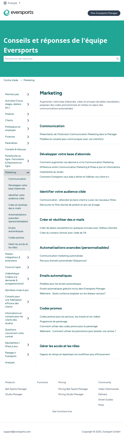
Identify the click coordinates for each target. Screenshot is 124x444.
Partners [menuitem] (102, 394)
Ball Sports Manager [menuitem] (16, 389)
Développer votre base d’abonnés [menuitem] (17, 187)
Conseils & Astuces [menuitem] (15, 149)
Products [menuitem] (10, 382)
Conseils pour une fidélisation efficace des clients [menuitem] (13, 301)
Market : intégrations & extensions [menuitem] (12, 257)
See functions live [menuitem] (62, 411)
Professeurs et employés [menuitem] (12, 128)
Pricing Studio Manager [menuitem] (70, 394)
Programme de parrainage (53, 321)
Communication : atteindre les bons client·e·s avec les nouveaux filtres (78, 199)
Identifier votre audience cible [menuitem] (16, 197)
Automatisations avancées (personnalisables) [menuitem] (18, 218)
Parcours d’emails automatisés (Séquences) (63, 260)
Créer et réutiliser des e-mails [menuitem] (17, 206)
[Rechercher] (117, 59)
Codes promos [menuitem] (16, 237)
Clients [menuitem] (9, 120)
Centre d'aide (11, 80)
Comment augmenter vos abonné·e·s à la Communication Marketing (77, 162)
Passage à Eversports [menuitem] (10, 354)
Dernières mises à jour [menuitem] (17, 290)
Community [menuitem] (104, 382)
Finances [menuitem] (10, 136)
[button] (28, 94)
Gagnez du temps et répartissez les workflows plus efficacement (75, 354)
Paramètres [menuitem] (11, 143)
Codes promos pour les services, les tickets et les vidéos (70, 316)
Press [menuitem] (101, 404)
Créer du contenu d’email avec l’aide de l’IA (63, 232)
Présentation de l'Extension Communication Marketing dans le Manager (78, 134)
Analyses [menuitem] (10, 362)
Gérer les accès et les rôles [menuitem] (18, 246)
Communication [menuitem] (17, 178)
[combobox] (59, 59)
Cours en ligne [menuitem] (13, 267)
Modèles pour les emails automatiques (60, 283)
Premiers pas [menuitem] (12, 94)
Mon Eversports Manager (104, 13)
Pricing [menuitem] (62, 382)
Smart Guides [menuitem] (105, 399)
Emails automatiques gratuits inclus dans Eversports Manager (72, 288)
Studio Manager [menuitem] (13, 394)
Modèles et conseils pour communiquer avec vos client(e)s (71, 139)
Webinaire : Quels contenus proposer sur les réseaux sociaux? (73, 293)
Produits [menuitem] (9, 113)
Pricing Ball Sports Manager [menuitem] (73, 389)
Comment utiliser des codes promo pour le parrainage (69, 326)
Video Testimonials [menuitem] (108, 389)
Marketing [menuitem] (10, 172)
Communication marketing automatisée (61, 255)
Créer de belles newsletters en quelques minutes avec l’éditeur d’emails (78, 227)
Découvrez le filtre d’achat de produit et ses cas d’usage (70, 204)
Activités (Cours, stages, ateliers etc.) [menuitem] (14, 104)
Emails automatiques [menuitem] (15, 229)
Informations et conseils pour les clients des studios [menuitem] (14, 318)
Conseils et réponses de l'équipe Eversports (55, 45)
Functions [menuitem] (42, 382)
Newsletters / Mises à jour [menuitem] (12, 344)
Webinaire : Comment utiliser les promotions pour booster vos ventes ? (78, 331)
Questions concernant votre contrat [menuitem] (14, 333)
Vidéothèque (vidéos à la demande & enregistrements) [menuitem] (14, 278)
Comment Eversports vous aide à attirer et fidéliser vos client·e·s (74, 176)
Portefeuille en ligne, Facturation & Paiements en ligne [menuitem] (14, 160)
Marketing (29, 80)
